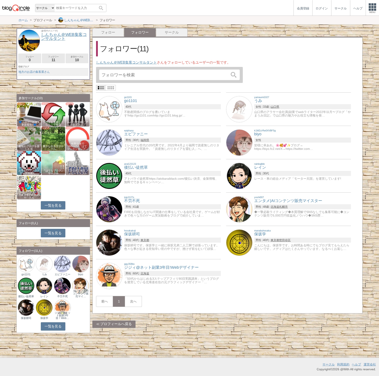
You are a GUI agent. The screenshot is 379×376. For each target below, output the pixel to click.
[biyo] (239, 142)
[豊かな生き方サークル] (53, 138)
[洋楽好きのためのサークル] (29, 187)
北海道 (275, 206)
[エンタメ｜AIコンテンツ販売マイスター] (80, 285)
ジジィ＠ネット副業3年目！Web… (62, 315)
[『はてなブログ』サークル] (53, 162)
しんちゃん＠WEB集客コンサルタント (126, 62)
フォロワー (53, 59)
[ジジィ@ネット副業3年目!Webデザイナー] (109, 276)
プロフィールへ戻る (116, 324)
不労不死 (62, 296)
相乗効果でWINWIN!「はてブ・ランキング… (77, 146)
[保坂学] (239, 242)
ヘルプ (356, 364)
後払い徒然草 (26, 296)
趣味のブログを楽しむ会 (28, 147)
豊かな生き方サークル (53, 147)
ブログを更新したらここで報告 (53, 123)
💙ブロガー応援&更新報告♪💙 (29, 123)
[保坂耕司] (109, 242)
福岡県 (145, 140)
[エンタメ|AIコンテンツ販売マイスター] (239, 209)
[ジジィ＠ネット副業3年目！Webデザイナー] (62, 307)
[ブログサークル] (16, 8)
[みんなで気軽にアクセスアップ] (77, 114)
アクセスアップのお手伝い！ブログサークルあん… (28, 171)
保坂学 (44, 318)
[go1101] (109, 109)
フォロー (108, 32)
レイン (44, 296)
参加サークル (77, 59)
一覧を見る (53, 205)
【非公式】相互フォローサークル (77, 172)
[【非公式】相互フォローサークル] (77, 162)
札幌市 (283, 206)
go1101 (25, 274)
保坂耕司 (26, 318)
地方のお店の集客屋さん (34, 71)
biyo (80, 274)
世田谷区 (285, 240)
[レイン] (239, 175)
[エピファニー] (109, 142)
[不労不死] (109, 209)
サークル (172, 32)
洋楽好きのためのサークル (28, 196)
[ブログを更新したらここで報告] (53, 114)
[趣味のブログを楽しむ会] (29, 138)
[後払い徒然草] (109, 175)
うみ (44, 274)
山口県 (275, 106)
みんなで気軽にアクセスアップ (77, 123)
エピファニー (62, 274)
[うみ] (239, 109)
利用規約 (343, 364)
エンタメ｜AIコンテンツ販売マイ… (81, 293)
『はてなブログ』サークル (53, 172)
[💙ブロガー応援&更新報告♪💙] (29, 114)
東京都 (145, 240)
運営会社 (370, 364)
